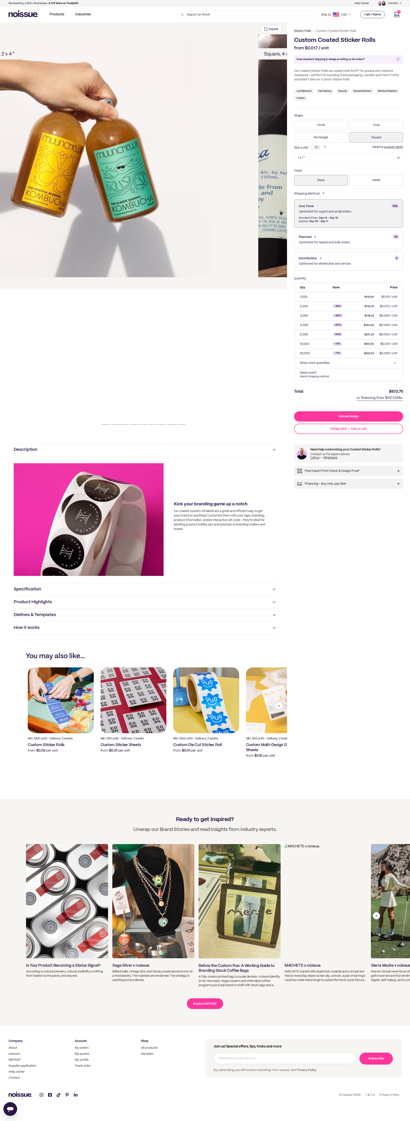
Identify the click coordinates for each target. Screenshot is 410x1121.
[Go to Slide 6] (153, 424)
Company (16, 1041)
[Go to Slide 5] (143, 424)
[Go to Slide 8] (171, 424)
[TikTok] (58, 1095)
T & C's (370, 1094)
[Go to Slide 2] (115, 424)
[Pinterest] (67, 1095)
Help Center (361, 3)
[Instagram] (41, 1095)
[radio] (321, 125)
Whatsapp (330, 457)
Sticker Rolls (302, 31)
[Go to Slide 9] (181, 424)
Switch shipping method (314, 376)
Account (81, 1041)
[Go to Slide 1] (106, 424)
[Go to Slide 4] (134, 424)
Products (57, 14)
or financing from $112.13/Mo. (380, 398)
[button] (143, 155)
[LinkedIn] (75, 1095)
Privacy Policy (306, 1070)
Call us (314, 457)
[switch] (315, 147)
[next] (279, 705)
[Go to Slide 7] (162, 424)
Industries (83, 14)
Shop (144, 1041)
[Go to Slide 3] (124, 424)
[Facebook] (50, 1095)
